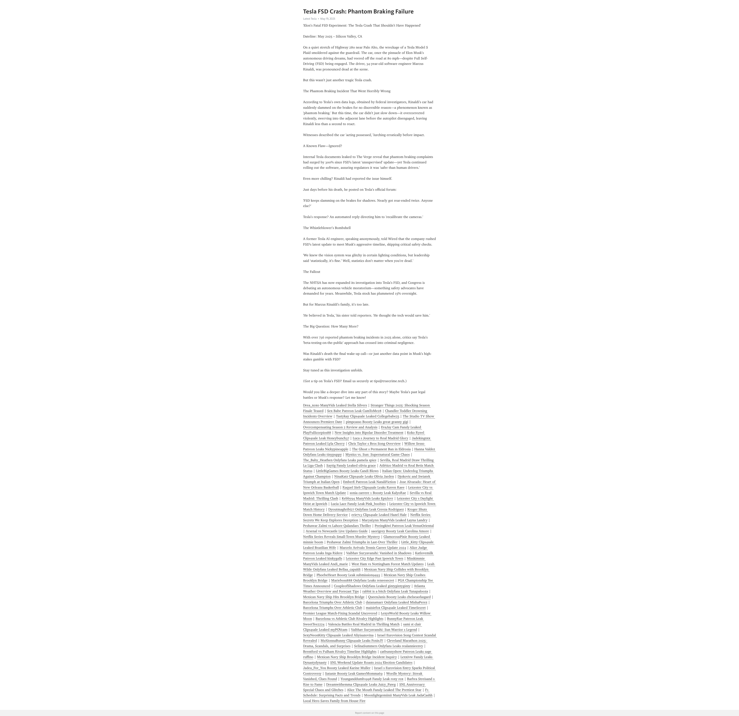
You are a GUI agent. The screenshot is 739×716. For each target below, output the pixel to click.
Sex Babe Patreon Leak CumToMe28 (354, 411)
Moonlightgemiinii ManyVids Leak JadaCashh (398, 695)
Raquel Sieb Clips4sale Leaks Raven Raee (374, 487)
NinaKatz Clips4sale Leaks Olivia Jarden (364, 476)
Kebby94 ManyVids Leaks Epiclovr (367, 498)
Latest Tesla (310, 18)
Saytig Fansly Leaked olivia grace (351, 465)
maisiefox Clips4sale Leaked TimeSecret (396, 608)
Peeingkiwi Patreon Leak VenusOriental (404, 526)
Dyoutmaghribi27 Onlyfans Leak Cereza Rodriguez (366, 509)
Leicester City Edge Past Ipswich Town (374, 558)
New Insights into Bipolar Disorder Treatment (369, 432)
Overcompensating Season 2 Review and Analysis (340, 427)
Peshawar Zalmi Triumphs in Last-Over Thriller (362, 542)
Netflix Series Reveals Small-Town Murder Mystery (341, 537)
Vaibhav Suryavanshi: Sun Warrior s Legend (384, 629)
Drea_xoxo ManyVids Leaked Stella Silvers (335, 405)
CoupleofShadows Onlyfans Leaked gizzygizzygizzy (372, 586)
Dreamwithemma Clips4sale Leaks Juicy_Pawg (361, 684)
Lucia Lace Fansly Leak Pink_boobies (358, 504)
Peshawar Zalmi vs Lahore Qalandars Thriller (337, 526)
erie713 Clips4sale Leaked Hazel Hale (379, 515)
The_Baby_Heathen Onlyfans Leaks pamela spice (339, 460)
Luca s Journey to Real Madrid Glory (380, 438)
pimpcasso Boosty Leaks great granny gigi (377, 422)
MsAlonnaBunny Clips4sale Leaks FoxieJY (352, 640)
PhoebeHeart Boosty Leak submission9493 (348, 575)
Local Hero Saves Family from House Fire (334, 701)
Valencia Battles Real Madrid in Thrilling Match (364, 624)
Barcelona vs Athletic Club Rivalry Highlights (349, 619)
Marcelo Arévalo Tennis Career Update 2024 (373, 548)
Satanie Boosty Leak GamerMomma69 (354, 673)
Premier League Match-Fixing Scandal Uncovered (340, 613)
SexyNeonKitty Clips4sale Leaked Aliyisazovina (338, 635)
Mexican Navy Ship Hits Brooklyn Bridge (333, 597)
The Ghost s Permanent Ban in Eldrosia (381, 449)
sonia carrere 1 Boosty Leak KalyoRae (378, 493)
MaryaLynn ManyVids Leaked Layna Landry (394, 520)
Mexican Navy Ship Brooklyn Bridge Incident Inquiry (357, 657)
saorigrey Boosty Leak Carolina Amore (400, 531)
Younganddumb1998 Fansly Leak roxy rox (372, 679)
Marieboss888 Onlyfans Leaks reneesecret (362, 580)
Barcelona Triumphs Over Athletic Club (332, 602)
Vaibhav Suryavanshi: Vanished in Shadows (378, 553)
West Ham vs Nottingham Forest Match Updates (388, 564)
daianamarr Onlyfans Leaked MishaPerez (396, 602)
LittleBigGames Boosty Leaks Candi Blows (347, 471)
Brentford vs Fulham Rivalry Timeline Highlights (339, 651)
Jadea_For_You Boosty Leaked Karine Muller (336, 668)
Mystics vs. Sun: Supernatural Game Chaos (377, 454)
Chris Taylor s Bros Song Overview (374, 443)
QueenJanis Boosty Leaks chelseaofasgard (399, 597)
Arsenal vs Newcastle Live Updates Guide (337, 531)
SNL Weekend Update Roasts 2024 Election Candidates (371, 662)
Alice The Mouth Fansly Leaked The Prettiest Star (384, 690)
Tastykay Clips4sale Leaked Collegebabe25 (367, 416)
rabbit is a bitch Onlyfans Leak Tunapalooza (395, 591)
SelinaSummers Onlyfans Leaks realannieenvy (388, 646)
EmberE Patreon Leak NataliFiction (369, 482)
